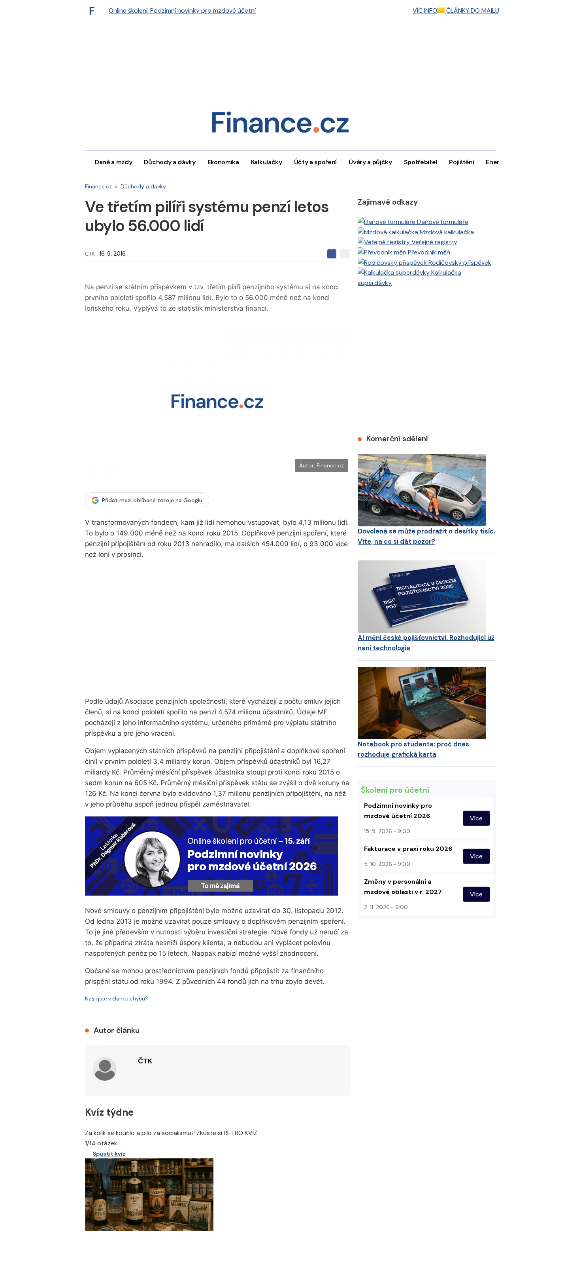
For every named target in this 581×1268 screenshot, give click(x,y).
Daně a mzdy (113, 162)
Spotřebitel (420, 162)
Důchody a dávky (169, 162)
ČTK (90, 253)
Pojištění (461, 162)
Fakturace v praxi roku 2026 (408, 849)
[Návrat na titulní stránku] (280, 125)
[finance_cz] (94, 11)
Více (476, 818)
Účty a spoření (315, 162)
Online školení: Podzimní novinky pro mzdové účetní (182, 10)
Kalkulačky (266, 162)
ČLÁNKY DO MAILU (472, 10)
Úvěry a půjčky (370, 162)
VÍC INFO (425, 10)
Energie (497, 162)
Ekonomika (223, 162)
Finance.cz (98, 186)
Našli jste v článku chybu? (116, 998)
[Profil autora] (105, 1069)
